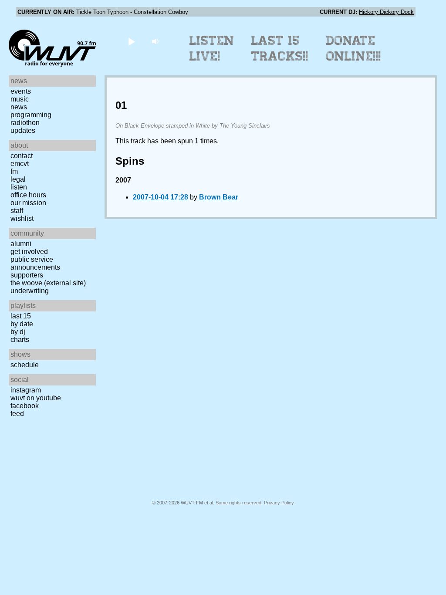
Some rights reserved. (239, 502)
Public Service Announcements (35, 263)
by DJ (17, 331)
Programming (30, 114)
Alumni (20, 243)
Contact (21, 155)
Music (19, 99)
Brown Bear (218, 197)
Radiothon (25, 122)
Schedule (24, 364)
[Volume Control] (156, 41)
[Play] (131, 41)
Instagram (25, 390)
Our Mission (28, 202)
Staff (16, 210)
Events (20, 91)
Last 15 (20, 316)
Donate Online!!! (353, 48)
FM (14, 171)
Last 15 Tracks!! (279, 48)
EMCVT (19, 163)
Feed (17, 413)
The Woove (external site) (48, 283)
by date (21, 324)
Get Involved (29, 251)
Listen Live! (211, 48)
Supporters (26, 275)
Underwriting (29, 290)
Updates (22, 130)
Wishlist (22, 218)
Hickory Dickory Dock (386, 12)
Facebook (24, 405)
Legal (18, 179)
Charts (19, 339)
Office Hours (28, 195)
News (18, 107)
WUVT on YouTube (35, 398)
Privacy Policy (279, 502)
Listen (18, 187)
